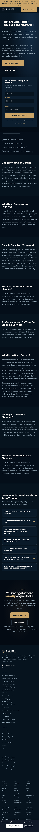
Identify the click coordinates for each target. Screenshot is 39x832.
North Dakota (5, 807)
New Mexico (5, 805)
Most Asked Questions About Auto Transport (17, 151)
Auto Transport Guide (8, 757)
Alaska (15, 781)
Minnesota (16, 798)
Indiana (16, 790)
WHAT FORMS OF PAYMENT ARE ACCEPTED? (15, 549)
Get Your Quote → (19, 615)
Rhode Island (29, 809)
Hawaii (15, 788)
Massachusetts (30, 795)
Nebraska (28, 800)
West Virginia (5, 819)
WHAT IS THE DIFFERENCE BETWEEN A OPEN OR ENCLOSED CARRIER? (18, 567)
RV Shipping (5, 708)
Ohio (15, 807)
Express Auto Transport (9, 684)
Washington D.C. (30, 817)
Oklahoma (29, 807)
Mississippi (29, 798)
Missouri (4, 800)
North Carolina (30, 805)
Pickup (7, 90)
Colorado (28, 783)
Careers (4, 746)
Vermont (28, 814)
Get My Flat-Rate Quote (15, 826)
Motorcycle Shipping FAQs (9, 766)
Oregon (4, 809)
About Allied (5, 731)
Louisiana (28, 793)
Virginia (4, 817)
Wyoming (28, 819)
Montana (16, 800)
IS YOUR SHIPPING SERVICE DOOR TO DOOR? (17, 521)
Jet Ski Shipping (6, 713)
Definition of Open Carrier (11, 135)
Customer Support (7, 737)
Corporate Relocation (8, 696)
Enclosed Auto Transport (9, 678)
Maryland (16, 795)
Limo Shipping (6, 699)
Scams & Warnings (7, 769)
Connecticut (5, 786)
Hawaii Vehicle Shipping (8, 722)
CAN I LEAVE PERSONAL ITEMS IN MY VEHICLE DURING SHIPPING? (17, 558)
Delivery (7, 97)
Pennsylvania (17, 809)
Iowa (27, 790)
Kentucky (16, 793)
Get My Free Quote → (19, 116)
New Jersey (29, 802)
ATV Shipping (5, 716)
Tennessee (29, 812)
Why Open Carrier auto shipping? (13, 139)
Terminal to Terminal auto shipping (14, 147)
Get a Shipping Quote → (13, 63)
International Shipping (8, 687)
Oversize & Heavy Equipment (10, 710)
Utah (15, 814)
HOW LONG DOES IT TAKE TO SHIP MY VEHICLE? (17, 512)
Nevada (4, 802)
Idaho (27, 788)
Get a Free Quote (29, 10)
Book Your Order (7, 743)
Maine (3, 795)
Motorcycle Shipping (8, 681)
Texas (3, 814)
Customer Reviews (7, 734)
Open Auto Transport (8, 675)
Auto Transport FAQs (8, 760)
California (16, 783)
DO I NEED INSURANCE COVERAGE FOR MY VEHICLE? (16, 541)
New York (16, 805)
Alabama (4, 781)
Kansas (4, 793)
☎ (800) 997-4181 (8, 665)
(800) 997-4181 (10, 70)
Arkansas (4, 783)
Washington (17, 817)
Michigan (4, 798)
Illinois (3, 790)
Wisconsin (16, 819)
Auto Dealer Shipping (8, 690)
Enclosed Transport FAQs (9, 763)
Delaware (16, 786)
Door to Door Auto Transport (12, 143)
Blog (3, 748)
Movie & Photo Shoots (8, 705)
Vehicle (7, 106)
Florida (28, 786)
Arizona (28, 781)
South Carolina (6, 812)
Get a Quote (5, 740)
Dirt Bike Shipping (7, 702)
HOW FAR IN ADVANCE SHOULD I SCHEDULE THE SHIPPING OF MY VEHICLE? (15, 531)
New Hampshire (18, 802)
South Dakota (17, 812)
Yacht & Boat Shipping (8, 719)
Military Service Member (9, 693)
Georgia (4, 788)
